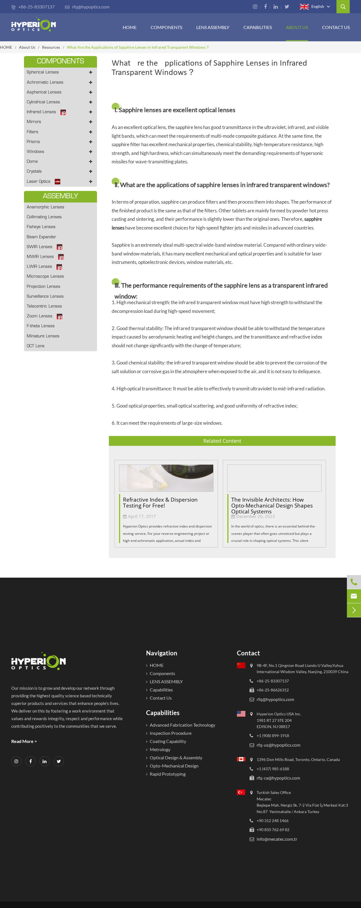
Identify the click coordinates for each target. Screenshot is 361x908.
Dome (32, 162)
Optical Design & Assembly (176, 757)
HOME (130, 27)
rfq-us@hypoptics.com (278, 744)
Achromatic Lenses (45, 83)
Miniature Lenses (43, 336)
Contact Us (336, 27)
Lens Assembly (212, 27)
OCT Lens (36, 346)
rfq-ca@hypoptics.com (278, 777)
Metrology (160, 749)
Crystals (34, 172)
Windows (35, 152)
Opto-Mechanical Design (174, 765)
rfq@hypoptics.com (87, 6)
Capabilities (257, 27)
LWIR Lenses (39, 267)
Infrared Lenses (41, 112)
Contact (248, 653)
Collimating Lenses (44, 217)
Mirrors (34, 122)
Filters (32, 132)
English (317, 6)
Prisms (33, 142)
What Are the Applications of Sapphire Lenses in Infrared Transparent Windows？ (138, 47)
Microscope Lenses (45, 277)
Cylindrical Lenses (43, 102)
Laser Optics (38, 182)
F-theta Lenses (41, 326)
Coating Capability (168, 741)
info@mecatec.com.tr (277, 839)
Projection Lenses (43, 287)
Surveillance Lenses (45, 297)
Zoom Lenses (39, 316)
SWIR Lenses (39, 247)
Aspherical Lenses (44, 92)
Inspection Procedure (170, 733)
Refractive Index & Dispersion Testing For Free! (160, 502)
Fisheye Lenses (41, 227)
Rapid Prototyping (168, 773)
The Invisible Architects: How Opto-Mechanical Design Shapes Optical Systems (272, 503)
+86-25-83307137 (33, 6)
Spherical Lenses (43, 72)
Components (166, 27)
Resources (51, 47)
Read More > (24, 741)
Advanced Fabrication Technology (182, 724)
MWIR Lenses (40, 257)
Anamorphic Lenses (45, 207)
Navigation (161, 653)
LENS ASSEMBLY (166, 681)
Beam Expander (41, 237)
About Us (297, 27)
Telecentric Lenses (44, 306)
